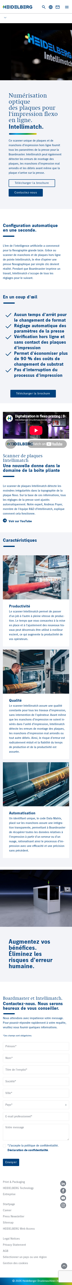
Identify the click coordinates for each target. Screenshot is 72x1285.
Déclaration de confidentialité (27, 1150)
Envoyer (11, 1162)
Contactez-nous (25, 192)
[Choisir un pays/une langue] (50, 7)
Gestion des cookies (15, 1263)
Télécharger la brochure (32, 183)
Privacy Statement (14, 1244)
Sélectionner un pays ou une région (25, 1257)
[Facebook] (63, 1191)
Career (7, 1210)
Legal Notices (11, 1238)
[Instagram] (63, 1205)
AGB (5, 1251)
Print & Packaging (14, 1182)
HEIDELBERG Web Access (19, 1228)
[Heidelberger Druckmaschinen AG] (17, 7)
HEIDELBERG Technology (18, 1188)
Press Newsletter (13, 1216)
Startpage (9, 1204)
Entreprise (9, 1194)
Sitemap (8, 1222)
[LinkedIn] (63, 1183)
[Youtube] (63, 1198)
